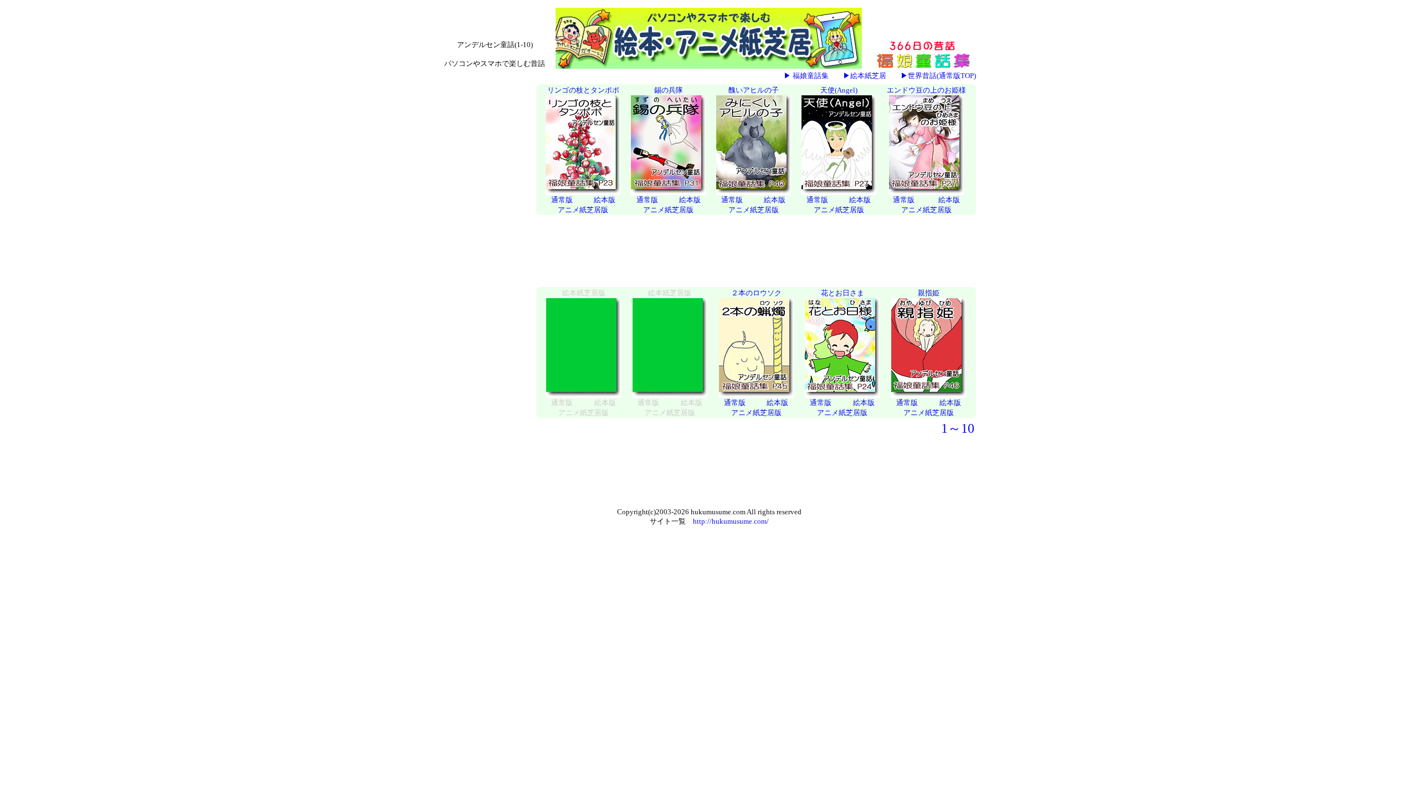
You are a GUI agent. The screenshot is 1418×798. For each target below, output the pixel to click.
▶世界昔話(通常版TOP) (938, 75)
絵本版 (604, 200)
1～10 (957, 428)
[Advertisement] (488, 252)
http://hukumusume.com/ (731, 521)
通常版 (562, 200)
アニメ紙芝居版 (583, 210)
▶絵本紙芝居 (864, 75)
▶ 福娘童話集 (806, 75)
